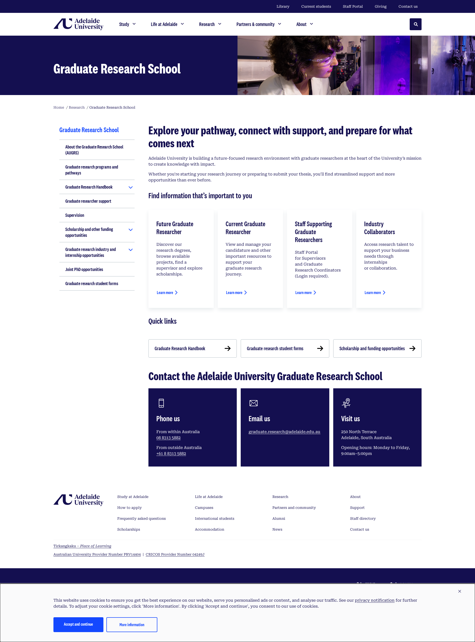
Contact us (408, 6)
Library (283, 6)
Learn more (165, 292)
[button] (459, 591)
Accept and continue (78, 624)
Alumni (278, 518)
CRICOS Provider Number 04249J (175, 554)
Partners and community (294, 508)
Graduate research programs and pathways (91, 170)
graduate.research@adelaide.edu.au (284, 431)
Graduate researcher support (88, 201)
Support (357, 508)
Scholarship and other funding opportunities (89, 232)
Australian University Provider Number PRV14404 (97, 554)
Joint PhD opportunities (84, 269)
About (355, 497)
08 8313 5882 (168, 437)
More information (131, 624)
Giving (381, 6)
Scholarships (128, 529)
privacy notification (375, 600)
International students (214, 518)
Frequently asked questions (141, 518)
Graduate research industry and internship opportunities (90, 252)
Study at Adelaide (132, 497)
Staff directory (363, 518)
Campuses (204, 508)
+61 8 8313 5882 (171, 453)
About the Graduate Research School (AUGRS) (94, 150)
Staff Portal (353, 6)
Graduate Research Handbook (89, 187)
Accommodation (209, 529)
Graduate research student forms (91, 283)
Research (280, 497)
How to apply (129, 508)
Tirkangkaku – (82, 546)
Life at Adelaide (209, 497)
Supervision (74, 215)
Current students (316, 6)
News (277, 529)
